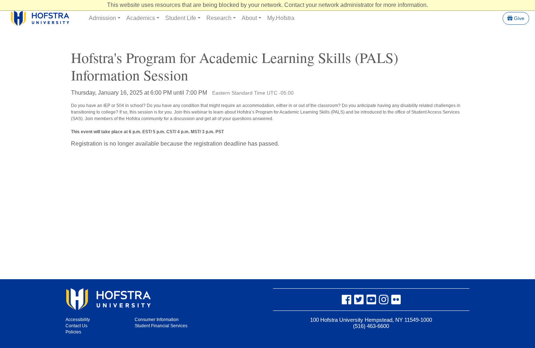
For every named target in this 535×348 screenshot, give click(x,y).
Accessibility (78, 319)
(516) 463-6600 (371, 326)
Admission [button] (102, 18)
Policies (73, 332)
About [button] (249, 18)
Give (518, 18)
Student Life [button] (180, 18)
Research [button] (218, 18)
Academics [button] (140, 18)
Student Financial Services (161, 325)
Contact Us (76, 325)
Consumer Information (157, 319)
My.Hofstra (280, 18)
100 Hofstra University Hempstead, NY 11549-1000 (371, 320)
